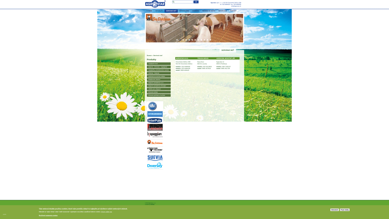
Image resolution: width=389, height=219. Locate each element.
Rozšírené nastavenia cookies (48, 215)
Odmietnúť (334, 210)
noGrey (152, 204)
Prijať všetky (345, 210)
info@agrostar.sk (236, 6)
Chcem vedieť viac (106, 212)
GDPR (4, 214)
